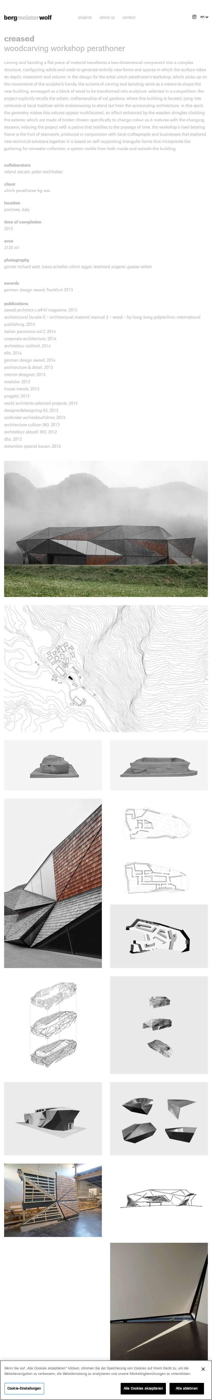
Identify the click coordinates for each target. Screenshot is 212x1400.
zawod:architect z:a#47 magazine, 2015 (40, 310)
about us (107, 17)
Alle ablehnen (187, 1388)
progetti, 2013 (17, 396)
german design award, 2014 (29, 360)
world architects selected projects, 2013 (41, 403)
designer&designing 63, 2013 (31, 410)
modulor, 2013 (17, 381)
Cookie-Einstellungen (24, 1388)
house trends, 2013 (21, 388)
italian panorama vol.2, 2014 (30, 331)
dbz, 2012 (13, 439)
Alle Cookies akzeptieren (143, 1388)
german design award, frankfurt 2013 (38, 289)
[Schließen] (203, 1369)
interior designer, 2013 (24, 374)
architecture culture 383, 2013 (32, 424)
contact (129, 17)
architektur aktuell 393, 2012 (30, 431)
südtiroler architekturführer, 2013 (34, 417)
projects (85, 17)
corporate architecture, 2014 (30, 338)
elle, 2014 (13, 353)
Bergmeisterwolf (28, 18)
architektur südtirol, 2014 (27, 345)
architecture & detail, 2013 (28, 367)
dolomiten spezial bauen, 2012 (32, 446)
